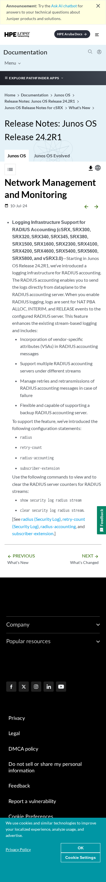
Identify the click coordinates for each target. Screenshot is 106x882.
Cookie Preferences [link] (30, 816)
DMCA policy (23, 749)
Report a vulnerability (32, 801)
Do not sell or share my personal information (45, 767)
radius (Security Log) (41, 519)
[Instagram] (36, 687)
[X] (24, 687)
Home (10, 94)
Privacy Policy (18, 849)
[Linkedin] (49, 687)
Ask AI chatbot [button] (64, 5)
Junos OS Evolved (52, 155)
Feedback (19, 786)
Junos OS (16, 155)
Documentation (25, 52)
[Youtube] (61, 687)
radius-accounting (58, 526)
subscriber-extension (32, 533)
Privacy (16, 718)
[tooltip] (90, 168)
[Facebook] (11, 687)
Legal (14, 733)
